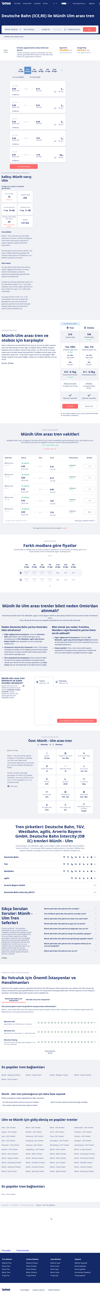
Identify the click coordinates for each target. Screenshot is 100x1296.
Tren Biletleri (7, 1259)
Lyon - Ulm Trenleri (8, 1136)
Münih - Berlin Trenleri (34, 1154)
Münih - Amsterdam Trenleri (84, 1154)
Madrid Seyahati (81, 1263)
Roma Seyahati (80, 1266)
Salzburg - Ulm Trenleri (34, 1145)
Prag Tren (6, 1275)
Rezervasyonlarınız (79, 3)
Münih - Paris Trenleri (9, 1079)
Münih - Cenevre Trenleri (83, 1167)
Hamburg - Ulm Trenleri (34, 1136)
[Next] (61, 70)
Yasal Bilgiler (24, 1290)
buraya (64, 528)
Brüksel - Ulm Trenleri (34, 1132)
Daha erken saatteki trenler (17, 521)
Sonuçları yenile (48, 449)
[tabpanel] (67, 706)
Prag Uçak (54, 1275)
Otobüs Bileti (27, 3)
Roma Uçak (54, 1266)
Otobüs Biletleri (32, 1259)
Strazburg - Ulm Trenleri (35, 1141)
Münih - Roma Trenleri (10, 1154)
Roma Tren (6, 1266)
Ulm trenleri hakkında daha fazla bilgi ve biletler (20, 1105)
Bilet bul (9, 200)
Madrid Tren (6, 1263)
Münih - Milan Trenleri (58, 1154)
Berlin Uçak (54, 1272)
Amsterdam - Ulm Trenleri (83, 1127)
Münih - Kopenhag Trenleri (11, 1162)
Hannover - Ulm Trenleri (10, 1145)
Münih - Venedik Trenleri (83, 1162)
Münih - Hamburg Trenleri (11, 1167)
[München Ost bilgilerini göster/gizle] (95, 1032)
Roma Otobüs (31, 1266)
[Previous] (20, 565)
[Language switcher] (65, 3)
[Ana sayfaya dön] (8, 3)
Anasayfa (5, 1205)
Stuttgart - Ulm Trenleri (82, 1141)
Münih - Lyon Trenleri (58, 1162)
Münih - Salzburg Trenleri (11, 1075)
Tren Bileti (17, 3)
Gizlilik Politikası (54, 1290)
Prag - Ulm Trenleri (57, 1136)
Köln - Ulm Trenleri (8, 1141)
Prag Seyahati (80, 1275)
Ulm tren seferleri (27, 1205)
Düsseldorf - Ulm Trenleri (59, 1141)
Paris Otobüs (31, 1269)
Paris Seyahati (80, 1269)
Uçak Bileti (37, 3)
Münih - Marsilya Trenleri (35, 1171)
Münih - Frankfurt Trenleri (35, 1162)
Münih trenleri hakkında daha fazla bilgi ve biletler (69, 1102)
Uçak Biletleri (55, 1259)
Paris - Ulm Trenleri (9, 1127)
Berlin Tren (6, 1272)
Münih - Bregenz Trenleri (59, 1075)
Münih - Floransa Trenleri (35, 1167)
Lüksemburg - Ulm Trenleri (84, 1145)
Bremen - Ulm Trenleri (10, 1149)
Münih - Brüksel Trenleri (34, 1158)
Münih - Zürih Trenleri (58, 1158)
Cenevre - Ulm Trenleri (82, 1136)
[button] (46, 29)
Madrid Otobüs (32, 1263)
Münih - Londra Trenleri (83, 1149)
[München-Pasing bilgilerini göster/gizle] (95, 1042)
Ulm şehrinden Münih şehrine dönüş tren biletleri (20, 1102)
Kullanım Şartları (39, 1290)
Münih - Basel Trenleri (58, 1171)
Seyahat (78, 1259)
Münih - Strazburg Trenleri (84, 1171)
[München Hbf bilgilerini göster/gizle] (95, 1023)
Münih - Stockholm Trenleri (84, 1158)
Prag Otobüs (31, 1275)
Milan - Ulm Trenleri (57, 1127)
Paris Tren (6, 1269)
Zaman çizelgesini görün (9, 226)
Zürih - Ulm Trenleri (57, 1132)
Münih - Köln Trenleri (9, 1171)
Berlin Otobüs (31, 1272)
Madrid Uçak (55, 1263)
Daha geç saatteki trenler (84, 521)
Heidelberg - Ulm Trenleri (35, 1149)
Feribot (45, 3)
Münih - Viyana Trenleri (82, 1075)
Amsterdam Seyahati (83, 1272)
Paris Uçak (54, 1269)
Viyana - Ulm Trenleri (9, 1132)
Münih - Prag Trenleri (33, 1075)
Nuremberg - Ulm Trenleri (59, 1145)
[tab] (18, 77)
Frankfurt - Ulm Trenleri (83, 1132)
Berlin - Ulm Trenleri (33, 1127)
